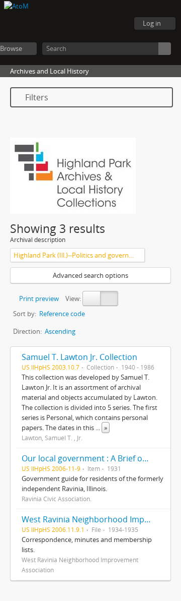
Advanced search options (90, 275)
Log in (152, 23)
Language (90, 23)
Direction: (27, 331)
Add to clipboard (160, 357)
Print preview (38, 298)
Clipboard (65, 23)
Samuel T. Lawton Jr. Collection (79, 357)
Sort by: (24, 313)
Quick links (115, 23)
